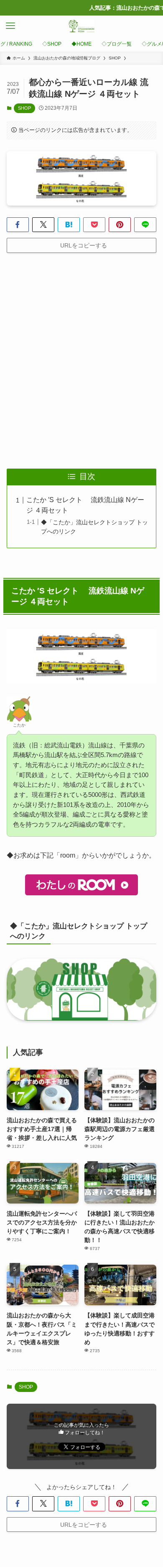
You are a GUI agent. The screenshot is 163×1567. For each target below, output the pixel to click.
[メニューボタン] (10, 25)
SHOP (24, 108)
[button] (18, 224)
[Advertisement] (81, 360)
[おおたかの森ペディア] (82, 25)
